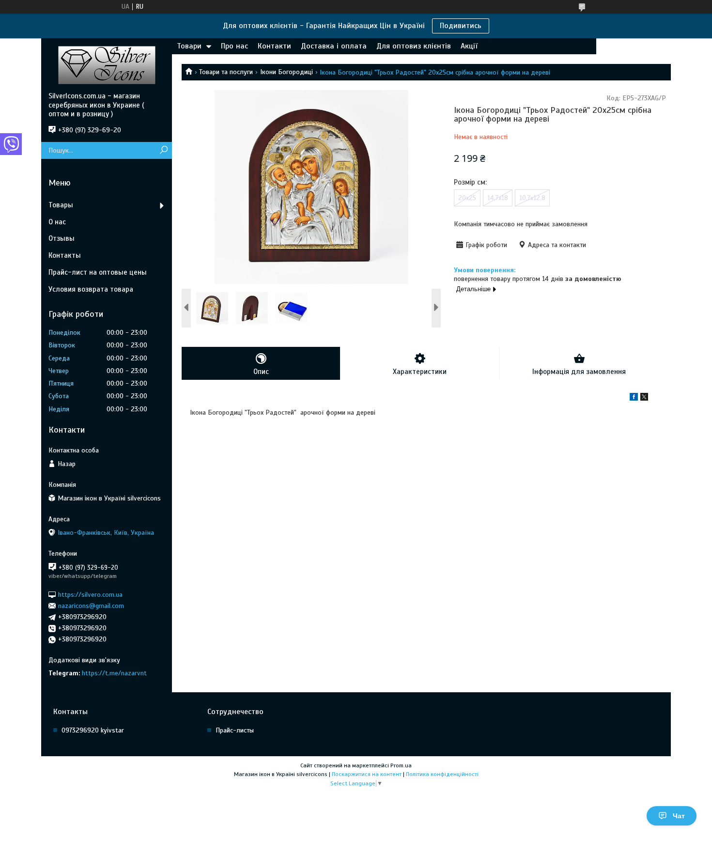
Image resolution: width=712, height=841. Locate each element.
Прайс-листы (235, 730)
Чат (679, 816)
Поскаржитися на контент (367, 774)
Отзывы (61, 238)
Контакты (64, 255)
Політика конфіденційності (442, 774)
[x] (644, 398)
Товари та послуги (226, 72)
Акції (469, 46)
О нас (57, 222)
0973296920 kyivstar (93, 730)
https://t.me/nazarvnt (114, 673)
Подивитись (460, 26)
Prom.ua (401, 765)
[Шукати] (163, 150)
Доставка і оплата (334, 46)
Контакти (274, 46)
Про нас (234, 46)
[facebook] (634, 398)
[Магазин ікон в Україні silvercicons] (106, 65)
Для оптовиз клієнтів (413, 46)
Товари (189, 46)
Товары (60, 205)
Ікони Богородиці (286, 72)
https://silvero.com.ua (90, 594)
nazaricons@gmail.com (91, 606)
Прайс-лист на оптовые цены (97, 272)
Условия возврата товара (90, 289)
